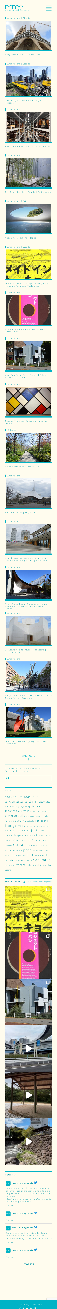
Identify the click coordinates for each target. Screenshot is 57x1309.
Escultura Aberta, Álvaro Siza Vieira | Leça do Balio (25, 651)
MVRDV (44, 846)
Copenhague (36, 816)
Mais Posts (28, 756)
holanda (10, 830)
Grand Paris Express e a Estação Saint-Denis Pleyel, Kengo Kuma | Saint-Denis (27, 559)
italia (27, 830)
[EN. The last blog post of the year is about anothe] (28, 909)
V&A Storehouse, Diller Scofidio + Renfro (28, 146)
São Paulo (42, 859)
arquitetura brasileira (22, 797)
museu (20, 845)
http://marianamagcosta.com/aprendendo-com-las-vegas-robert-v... (29, 1200)
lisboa (15, 840)
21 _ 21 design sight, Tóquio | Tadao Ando (28, 192)
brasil (18, 815)
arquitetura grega (14, 806)
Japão (35, 830)
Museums (34, 845)
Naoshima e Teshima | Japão (20, 238)
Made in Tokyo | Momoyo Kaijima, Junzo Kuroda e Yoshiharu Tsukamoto (27, 284)
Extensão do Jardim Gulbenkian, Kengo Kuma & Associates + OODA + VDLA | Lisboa (26, 605)
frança (11, 825)
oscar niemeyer (13, 850)
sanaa (20, 860)
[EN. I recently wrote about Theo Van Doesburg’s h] (28, 1002)
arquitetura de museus (27, 801)
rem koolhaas (30, 855)
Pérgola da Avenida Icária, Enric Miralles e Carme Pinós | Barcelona (28, 696)
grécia (21, 825)
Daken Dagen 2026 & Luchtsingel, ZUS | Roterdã (27, 101)
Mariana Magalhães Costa (17, 8)
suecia (28, 860)
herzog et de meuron (37, 826)
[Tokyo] (28, 1048)
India (19, 830)
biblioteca (45, 811)
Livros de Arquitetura (33, 840)
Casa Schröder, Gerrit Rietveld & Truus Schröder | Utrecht (26, 376)
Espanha (20, 820)
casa (26, 816)
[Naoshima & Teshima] (28, 1095)
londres (8, 846)
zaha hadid (33, 865)
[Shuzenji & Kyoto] (28, 1141)
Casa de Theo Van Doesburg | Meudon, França (26, 422)
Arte (25, 201)
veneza (21, 864)
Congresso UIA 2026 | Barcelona (23, 55)
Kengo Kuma (21, 835)
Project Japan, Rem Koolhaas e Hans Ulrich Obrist (25, 330)
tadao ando (10, 865)
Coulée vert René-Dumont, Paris (23, 466)
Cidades (27, 18)
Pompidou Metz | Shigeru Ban (21, 512)
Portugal (16, 855)
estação (30, 821)
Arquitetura (13, 18)
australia (24, 811)
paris (27, 850)
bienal (9, 815)
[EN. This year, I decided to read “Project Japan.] (28, 955)
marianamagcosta (23, 1183)
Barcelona (35, 811)
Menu (49, 8)
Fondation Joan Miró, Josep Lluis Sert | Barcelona (26, 742)
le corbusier (36, 835)
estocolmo (41, 820)
